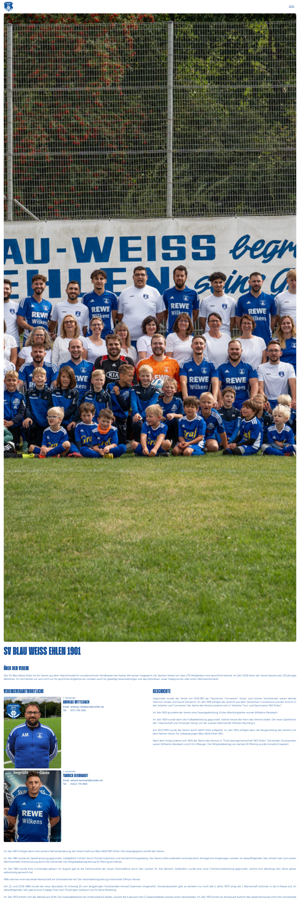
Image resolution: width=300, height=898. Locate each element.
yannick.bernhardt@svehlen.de (86, 780)
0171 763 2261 (78, 710)
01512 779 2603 (78, 784)
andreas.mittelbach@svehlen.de (87, 707)
